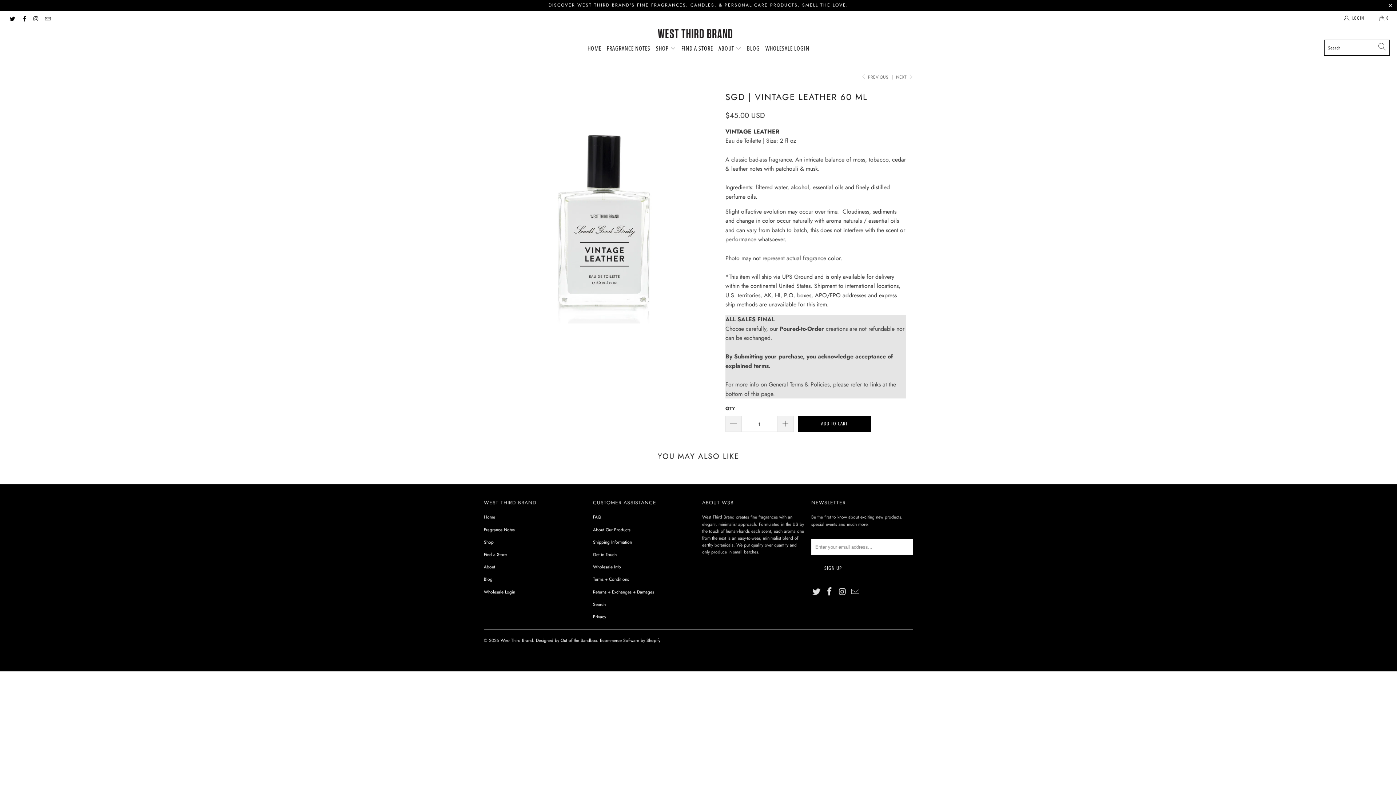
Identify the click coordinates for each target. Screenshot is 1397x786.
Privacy (599, 617)
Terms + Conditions (611, 579)
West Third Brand (517, 640)
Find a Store (697, 48)
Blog (753, 48)
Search (599, 604)
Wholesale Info (607, 567)
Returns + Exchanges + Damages (623, 592)
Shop (663, 48)
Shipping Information (612, 542)
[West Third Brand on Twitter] (12, 18)
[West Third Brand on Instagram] (36, 18)
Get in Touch (605, 554)
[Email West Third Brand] (47, 18)
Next (902, 77)
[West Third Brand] (695, 34)
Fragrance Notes (628, 48)
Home (594, 48)
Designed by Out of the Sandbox (566, 640)
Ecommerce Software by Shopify (630, 640)
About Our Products (611, 530)
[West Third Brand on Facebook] (24, 18)
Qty (730, 408)
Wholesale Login (787, 48)
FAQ (597, 517)
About (727, 48)
